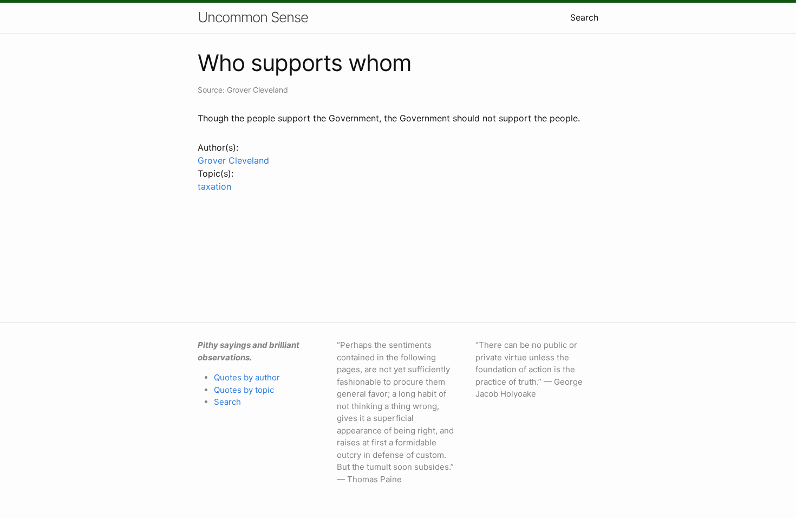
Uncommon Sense (253, 17)
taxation (214, 186)
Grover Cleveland (233, 160)
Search (584, 17)
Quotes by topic (244, 390)
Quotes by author (247, 377)
